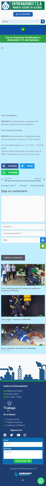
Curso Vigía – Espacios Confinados (16, 319)
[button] (23, 14)
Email (6, 440)
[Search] (43, 21)
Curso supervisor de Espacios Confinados (18, 348)
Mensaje (8, 448)
